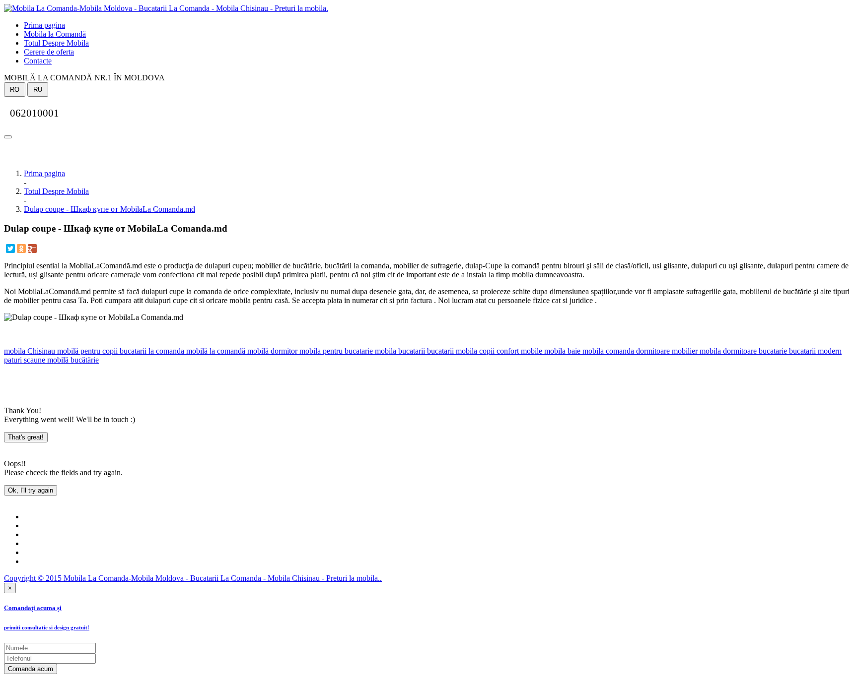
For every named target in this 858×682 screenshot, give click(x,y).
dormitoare (652, 351)
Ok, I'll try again (30, 490)
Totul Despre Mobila (56, 43)
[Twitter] (10, 248)
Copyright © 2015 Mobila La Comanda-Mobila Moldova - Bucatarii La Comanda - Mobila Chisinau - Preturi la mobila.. (193, 578)
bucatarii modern (814, 351)
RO (14, 89)
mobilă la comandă (214, 351)
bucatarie (772, 351)
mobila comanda (607, 351)
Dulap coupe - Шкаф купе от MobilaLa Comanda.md (109, 209)
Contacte (38, 61)
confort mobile (518, 351)
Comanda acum (30, 669)
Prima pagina (44, 25)
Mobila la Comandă (55, 34)
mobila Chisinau (29, 351)
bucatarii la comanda (151, 351)
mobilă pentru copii (86, 351)
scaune (33, 360)
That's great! (26, 437)
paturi (13, 360)
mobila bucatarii (399, 351)
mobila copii (474, 351)
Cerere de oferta (49, 52)
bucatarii (439, 351)
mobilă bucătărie (72, 360)
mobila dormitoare (727, 351)
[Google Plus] (32, 248)
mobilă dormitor (271, 351)
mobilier (684, 351)
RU (37, 89)
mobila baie (561, 351)
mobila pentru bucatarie (335, 351)
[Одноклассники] (21, 248)
